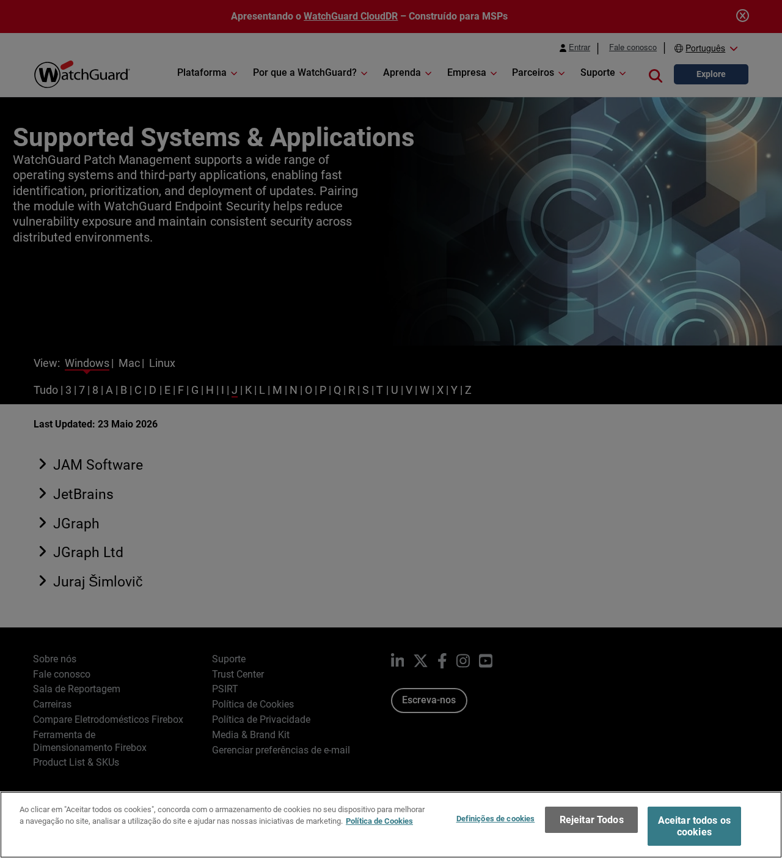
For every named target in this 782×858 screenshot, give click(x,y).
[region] (391, 824)
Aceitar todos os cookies (694, 826)
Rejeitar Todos (592, 820)
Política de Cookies (379, 821)
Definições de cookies (495, 818)
